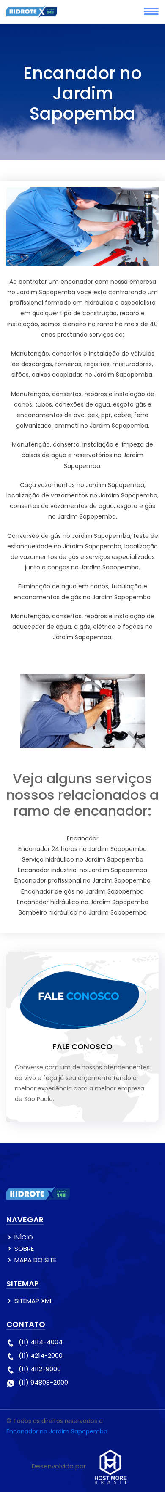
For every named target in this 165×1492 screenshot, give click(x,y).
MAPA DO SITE (35, 1259)
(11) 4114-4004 (41, 1342)
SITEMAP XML (33, 1300)
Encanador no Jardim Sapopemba (56, 1431)
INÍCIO (23, 1237)
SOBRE (24, 1248)
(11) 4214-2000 (41, 1355)
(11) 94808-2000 (43, 1382)
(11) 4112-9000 (40, 1368)
